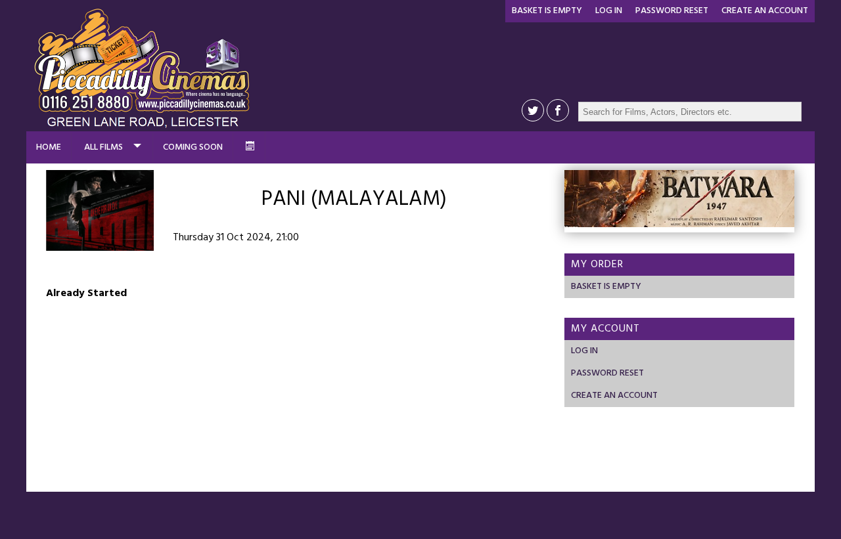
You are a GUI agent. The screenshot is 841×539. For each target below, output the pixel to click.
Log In (608, 10)
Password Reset (671, 10)
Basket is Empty (547, 10)
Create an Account (764, 10)
